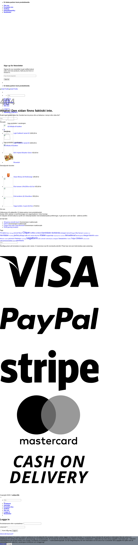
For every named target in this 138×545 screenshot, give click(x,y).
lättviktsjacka (79, 235)
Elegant (73, 233)
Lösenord (3, 527)
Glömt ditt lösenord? (6, 534)
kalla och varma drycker (32, 235)
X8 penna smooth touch (12, 222)
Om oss (6, 5)
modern (96, 235)
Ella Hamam (79, 233)
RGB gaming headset (11, 227)
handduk (85, 233)
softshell (43, 238)
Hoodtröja (11, 235)
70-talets (3, 233)
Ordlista (6, 9)
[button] (7, 12)
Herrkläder (4, 235)
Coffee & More (35, 233)
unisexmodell (86, 238)
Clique (26, 232)
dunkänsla (56, 233)
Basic (8, 233)
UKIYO (6, 224)
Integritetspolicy (9, 10)
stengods (55, 238)
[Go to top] (1, 497)
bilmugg (11, 233)
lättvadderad (70, 235)
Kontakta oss (8, 7)
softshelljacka (49, 238)
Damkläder (46, 233)
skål (39, 238)
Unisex (79, 238)
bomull (16, 233)
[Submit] (4, 502)
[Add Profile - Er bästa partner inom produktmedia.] (9, 89)
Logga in (15, 530)
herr (89, 233)
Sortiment (7, 503)
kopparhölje (49, 235)
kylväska (63, 235)
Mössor (2, 238)
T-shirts (69, 238)
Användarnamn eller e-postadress (11, 523)
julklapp (21, 235)
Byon (20, 233)
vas (14, 240)
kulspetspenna (57, 235)
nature (6, 238)
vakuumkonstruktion (6, 240)
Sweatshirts (62, 238)
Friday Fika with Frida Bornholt (14, 225)
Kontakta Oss (8, 507)
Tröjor (73, 238)
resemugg (23, 238)
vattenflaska (19, 240)
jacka (16, 235)
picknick (11, 238)
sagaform (32, 238)
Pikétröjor (18, 238)
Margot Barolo (88, 235)
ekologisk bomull (65, 233)
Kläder (43, 235)
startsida (7, 505)
